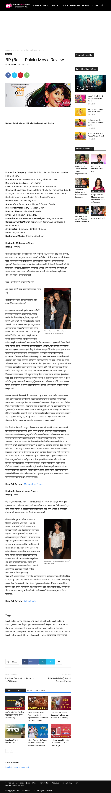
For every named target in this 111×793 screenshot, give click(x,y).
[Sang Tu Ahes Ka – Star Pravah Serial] (90, 83)
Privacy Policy (67, 783)
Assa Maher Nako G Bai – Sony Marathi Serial (95, 98)
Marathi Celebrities (84, 149)
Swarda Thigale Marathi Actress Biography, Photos (82, 218)
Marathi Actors (97, 163)
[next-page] (11, 751)
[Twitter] (14, 75)
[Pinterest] (20, 75)
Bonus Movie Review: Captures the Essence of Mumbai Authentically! (60, 715)
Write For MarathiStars (40, 783)
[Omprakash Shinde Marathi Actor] (98, 159)
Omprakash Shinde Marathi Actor (97, 168)
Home (7, 50)
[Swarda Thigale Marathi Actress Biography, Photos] (82, 210)
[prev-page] (7, 751)
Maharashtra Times (33, 484)
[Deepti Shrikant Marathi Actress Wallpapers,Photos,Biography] (98, 185)
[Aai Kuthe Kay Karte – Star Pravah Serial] (80, 112)
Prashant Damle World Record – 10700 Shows (19, 679)
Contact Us (9, 783)
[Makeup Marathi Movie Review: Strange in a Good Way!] (61, 731)
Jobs (28, 783)
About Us (55, 783)
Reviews (16, 50)
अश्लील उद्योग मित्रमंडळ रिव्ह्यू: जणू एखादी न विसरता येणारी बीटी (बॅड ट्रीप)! (15, 715)
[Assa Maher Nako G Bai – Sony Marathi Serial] (80, 99)
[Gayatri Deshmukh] (98, 211)
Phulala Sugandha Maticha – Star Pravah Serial (96, 122)
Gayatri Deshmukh (98, 218)
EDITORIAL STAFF (14, 64)
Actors (95, 5)
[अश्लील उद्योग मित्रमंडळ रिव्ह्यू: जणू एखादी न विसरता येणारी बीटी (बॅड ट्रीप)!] (15, 703)
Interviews (75, 5)
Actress (85, 5)
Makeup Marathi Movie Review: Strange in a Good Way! (60, 743)
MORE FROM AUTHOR (36, 691)
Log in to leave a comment (17, 767)
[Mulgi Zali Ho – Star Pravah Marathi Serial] (80, 136)
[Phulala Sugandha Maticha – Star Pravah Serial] (80, 123)
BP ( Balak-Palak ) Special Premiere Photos (59, 679)
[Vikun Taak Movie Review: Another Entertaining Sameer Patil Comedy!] (38, 731)
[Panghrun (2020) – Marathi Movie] (15, 731)
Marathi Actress (81, 163)
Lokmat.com (30, 601)
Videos (63, 5)
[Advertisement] (55, 30)
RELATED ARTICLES (15, 691)
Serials (46, 5)
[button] (102, 5)
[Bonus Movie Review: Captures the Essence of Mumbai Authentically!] (61, 703)
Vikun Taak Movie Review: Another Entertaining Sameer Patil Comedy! (38, 743)
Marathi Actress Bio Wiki (14, 786)
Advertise (20, 783)
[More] (59, 662)
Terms (76, 783)
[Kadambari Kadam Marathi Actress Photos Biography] (82, 183)
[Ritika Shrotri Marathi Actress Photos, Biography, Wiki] (82, 159)
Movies (36, 5)
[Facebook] (8, 75)
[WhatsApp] (27, 75)
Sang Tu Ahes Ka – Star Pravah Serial (87, 87)
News (54, 5)
